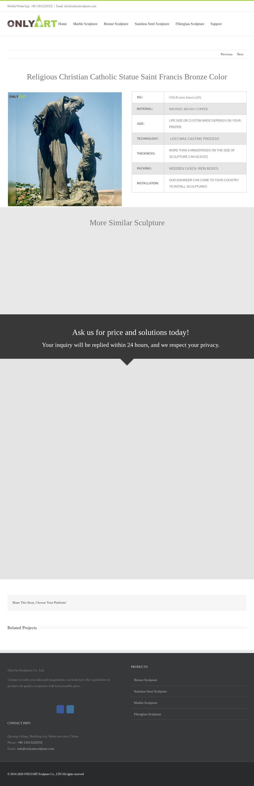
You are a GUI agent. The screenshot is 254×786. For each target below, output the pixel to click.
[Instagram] (70, 709)
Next (240, 54)
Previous (226, 54)
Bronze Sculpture (145, 680)
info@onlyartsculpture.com (35, 749)
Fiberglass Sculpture (147, 714)
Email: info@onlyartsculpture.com (76, 6)
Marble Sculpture (145, 703)
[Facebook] (60, 709)
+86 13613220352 (30, 742)
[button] (238, 24)
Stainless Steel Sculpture (150, 691)
